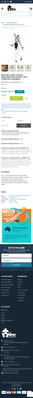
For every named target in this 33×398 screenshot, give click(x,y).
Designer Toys (5, 292)
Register (3, 315)
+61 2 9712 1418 (9, 347)
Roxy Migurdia (13, 197)
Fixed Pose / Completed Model (17, 199)
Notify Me (17, 98)
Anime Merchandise (6, 279)
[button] (26, 98)
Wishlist (3, 317)
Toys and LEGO (5, 290)
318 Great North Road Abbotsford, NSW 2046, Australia (16, 343)
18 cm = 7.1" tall (13, 202)
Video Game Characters (7, 284)
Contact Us (21, 300)
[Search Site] (29, 14)
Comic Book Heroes (6, 282)
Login (2, 312)
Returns (20, 284)
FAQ (19, 287)
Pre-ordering (21, 297)
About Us (20, 279)
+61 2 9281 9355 (9, 361)
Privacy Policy (21, 292)
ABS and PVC (13, 201)
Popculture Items (5, 287)
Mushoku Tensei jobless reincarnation (19, 195)
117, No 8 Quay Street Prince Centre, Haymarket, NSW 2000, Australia (17, 357)
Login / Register (28, 1)
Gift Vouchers (21, 295)
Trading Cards (5, 295)
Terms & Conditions (23, 290)
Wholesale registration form (7, 321)
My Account (4, 310)
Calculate (24, 125)
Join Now (20, 91)
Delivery (20, 282)
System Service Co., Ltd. (15, 82)
